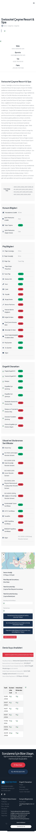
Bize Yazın (19, 765)
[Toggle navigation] (34, 3)
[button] (18, 559)
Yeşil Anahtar (5, 815)
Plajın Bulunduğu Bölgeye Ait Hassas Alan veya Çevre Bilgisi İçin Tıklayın (18, 631)
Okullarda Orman (6, 809)
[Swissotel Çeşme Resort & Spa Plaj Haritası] (18, 610)
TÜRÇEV (4, 801)
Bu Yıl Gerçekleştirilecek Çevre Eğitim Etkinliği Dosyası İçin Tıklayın (18, 623)
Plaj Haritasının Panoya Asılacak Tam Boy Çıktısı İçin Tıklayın (18, 616)
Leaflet (25, 568)
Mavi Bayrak (5, 804)
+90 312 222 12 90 (19, 771)
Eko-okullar (5, 806)
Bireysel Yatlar (23, 789)
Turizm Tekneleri (24, 792)
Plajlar (21, 785)
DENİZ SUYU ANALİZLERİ (10, 637)
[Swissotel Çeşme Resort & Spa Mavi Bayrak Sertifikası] (18, 603)
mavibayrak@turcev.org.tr (26, 804)
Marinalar (22, 787)
